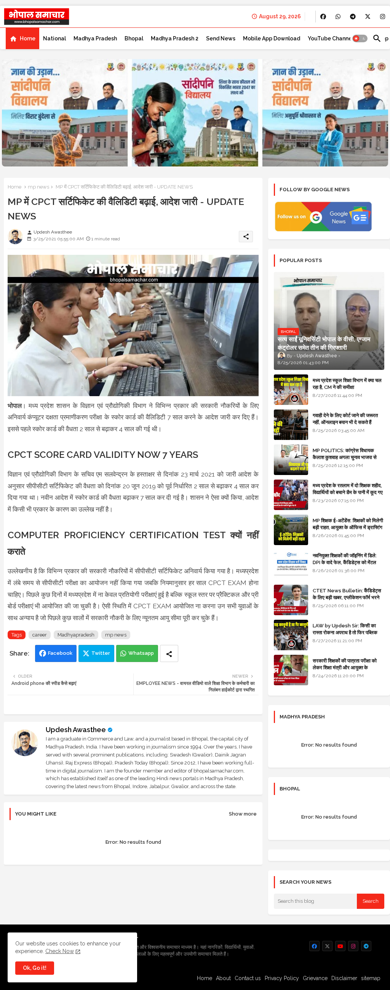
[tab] (22, 38)
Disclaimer (344, 978)
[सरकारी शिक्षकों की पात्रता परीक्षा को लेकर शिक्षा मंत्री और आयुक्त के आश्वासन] (291, 670)
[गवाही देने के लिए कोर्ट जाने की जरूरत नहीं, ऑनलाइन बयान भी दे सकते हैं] (291, 424)
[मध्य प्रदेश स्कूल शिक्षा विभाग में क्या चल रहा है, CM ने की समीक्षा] (291, 389)
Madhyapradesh (76, 635)
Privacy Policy (282, 978)
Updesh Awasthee (76, 730)
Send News (220, 38)
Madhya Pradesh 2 (174, 38)
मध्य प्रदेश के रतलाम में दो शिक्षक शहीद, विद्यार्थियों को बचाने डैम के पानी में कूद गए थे (348, 492)
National (54, 38)
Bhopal (134, 38)
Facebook (60, 653)
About (223, 978)
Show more (243, 814)
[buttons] (323, 16)
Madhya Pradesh (95, 38)
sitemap (370, 978)
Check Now (59, 951)
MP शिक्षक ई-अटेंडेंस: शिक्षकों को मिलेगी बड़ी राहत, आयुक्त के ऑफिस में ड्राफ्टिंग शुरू (348, 527)
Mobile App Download (271, 38)
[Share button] (169, 653)
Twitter (100, 653)
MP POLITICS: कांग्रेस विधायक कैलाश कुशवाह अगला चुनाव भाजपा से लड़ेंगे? (345, 457)
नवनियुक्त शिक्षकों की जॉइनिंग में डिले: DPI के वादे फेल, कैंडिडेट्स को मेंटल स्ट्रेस (345, 562)
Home (27, 38)
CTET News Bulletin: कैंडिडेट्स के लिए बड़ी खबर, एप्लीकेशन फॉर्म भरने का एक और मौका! (347, 597)
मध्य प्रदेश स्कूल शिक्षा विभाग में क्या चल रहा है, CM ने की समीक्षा (347, 383)
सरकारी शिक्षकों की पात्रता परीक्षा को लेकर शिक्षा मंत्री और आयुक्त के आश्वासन (345, 667)
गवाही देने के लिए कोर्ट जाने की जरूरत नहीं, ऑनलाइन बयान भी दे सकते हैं (345, 419)
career (39, 635)
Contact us (248, 978)
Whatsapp (141, 653)
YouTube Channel (330, 38)
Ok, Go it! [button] (34, 968)
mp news (38, 187)
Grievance (315, 978)
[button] (360, 38)
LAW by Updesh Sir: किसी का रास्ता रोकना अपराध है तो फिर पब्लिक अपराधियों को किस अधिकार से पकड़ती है (348, 632)
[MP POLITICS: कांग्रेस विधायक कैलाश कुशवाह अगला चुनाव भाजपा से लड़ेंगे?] (291, 460)
